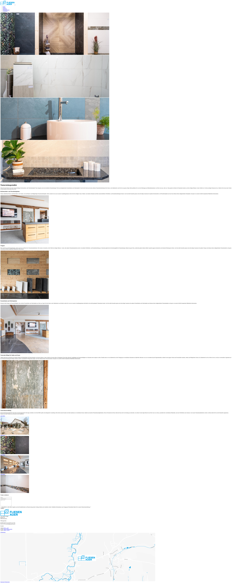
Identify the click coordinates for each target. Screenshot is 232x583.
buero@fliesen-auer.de (8, 529)
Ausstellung (5, 11)
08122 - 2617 (6, 528)
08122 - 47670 (6, 530)
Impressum (2, 581)
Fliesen (4, 7)
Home (4, 6)
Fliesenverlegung (6, 9)
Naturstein (5, 8)
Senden (2, 508)
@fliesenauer (2, 532)
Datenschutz (7, 581)
